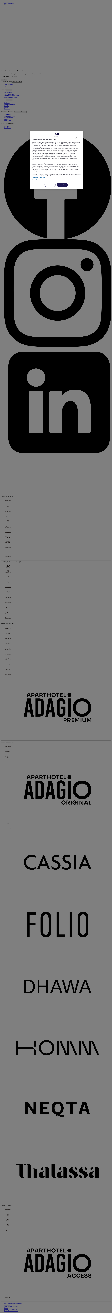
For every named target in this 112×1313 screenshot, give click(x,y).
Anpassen (50, 184)
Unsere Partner (35, 179)
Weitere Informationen (39, 177)
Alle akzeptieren (62, 184)
